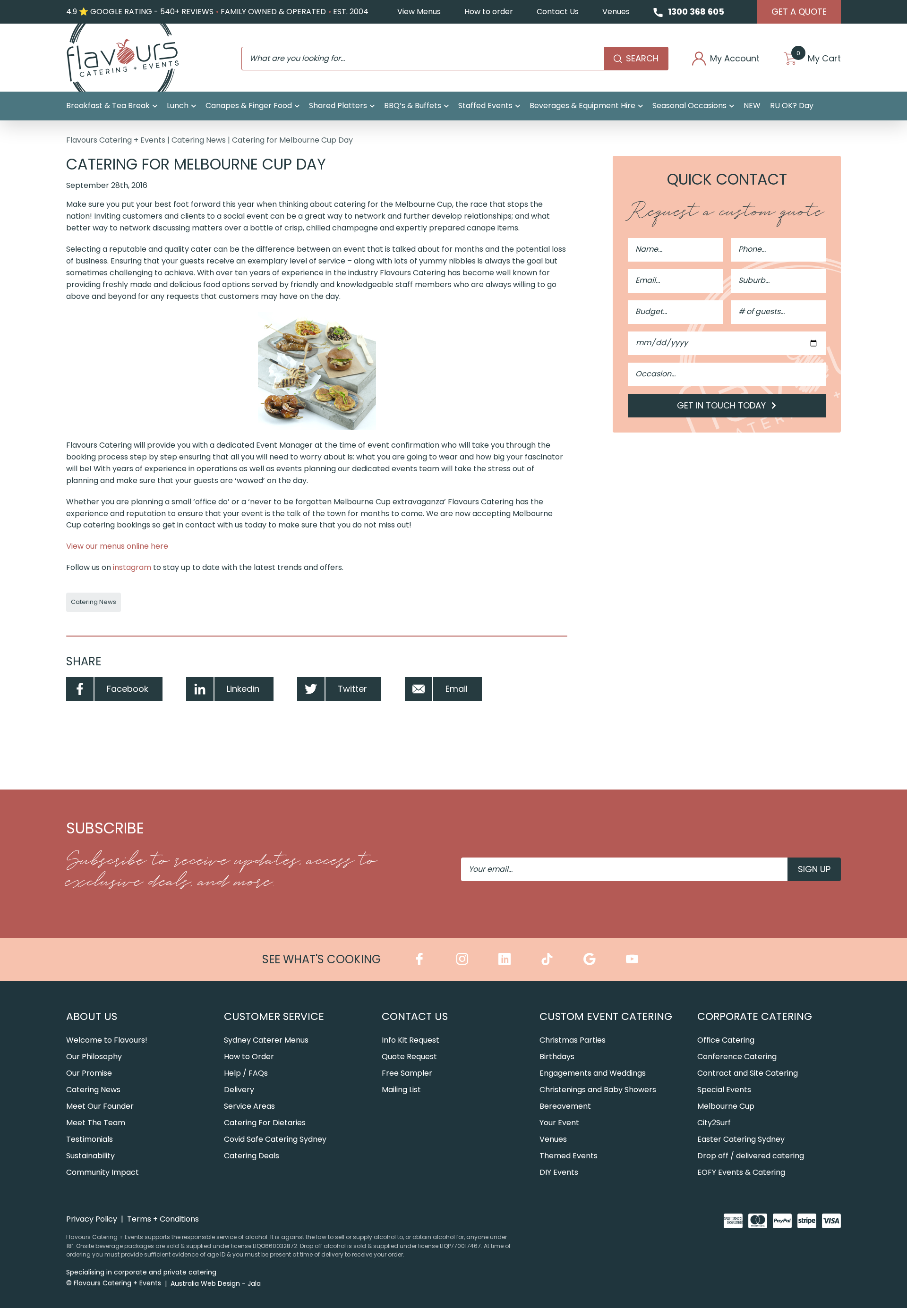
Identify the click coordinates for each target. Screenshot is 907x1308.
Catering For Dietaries (265, 1122)
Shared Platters (338, 105)
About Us (91, 1016)
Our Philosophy (94, 1056)
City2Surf (714, 1122)
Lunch (177, 105)
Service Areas (249, 1106)
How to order (488, 11)
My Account (735, 58)
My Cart (818, 58)
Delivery (239, 1089)
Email (456, 689)
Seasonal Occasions (689, 105)
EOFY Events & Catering (741, 1172)
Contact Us (558, 11)
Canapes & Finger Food (248, 105)
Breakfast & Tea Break (108, 105)
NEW (752, 105)
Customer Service (274, 1016)
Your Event (559, 1122)
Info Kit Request (410, 1040)
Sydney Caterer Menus (266, 1040)
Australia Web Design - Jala (216, 1283)
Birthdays (556, 1056)
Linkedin (243, 689)
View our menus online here (117, 546)
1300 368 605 (696, 11)
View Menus (419, 11)
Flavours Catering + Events (115, 140)
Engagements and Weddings (592, 1073)
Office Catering (725, 1040)
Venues (616, 11)
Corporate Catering (754, 1016)
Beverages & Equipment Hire (582, 105)
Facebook (127, 689)
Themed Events (568, 1155)
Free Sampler (407, 1073)
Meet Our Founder (100, 1106)
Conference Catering (737, 1056)
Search (642, 58)
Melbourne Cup (725, 1106)
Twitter (352, 689)
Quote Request (409, 1056)
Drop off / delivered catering (750, 1155)
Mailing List (401, 1089)
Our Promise (89, 1073)
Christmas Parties (572, 1040)
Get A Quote (799, 11)
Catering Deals (251, 1155)
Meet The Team (95, 1122)
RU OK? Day (791, 105)
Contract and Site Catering (747, 1073)
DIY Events (558, 1172)
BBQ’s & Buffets (412, 105)
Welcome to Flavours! (106, 1040)
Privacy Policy (91, 1219)
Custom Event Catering (605, 1016)
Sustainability (90, 1155)
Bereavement (565, 1106)
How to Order (249, 1056)
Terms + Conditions (163, 1219)
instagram (132, 567)
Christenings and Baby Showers (597, 1089)
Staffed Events (485, 105)
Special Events (724, 1089)
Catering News (198, 140)
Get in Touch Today (722, 405)
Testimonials (89, 1139)
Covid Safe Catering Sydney (275, 1139)
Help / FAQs (246, 1073)
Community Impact (102, 1172)
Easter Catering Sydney (741, 1139)
